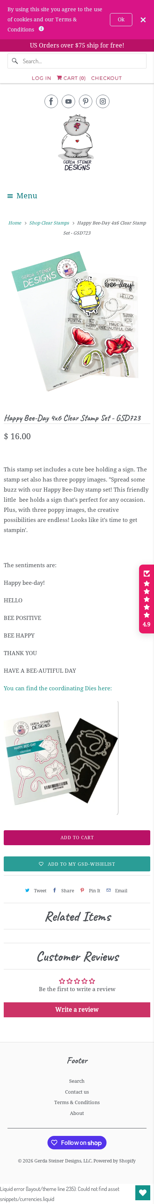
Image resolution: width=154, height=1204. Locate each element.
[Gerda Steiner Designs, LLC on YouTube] (68, 101)
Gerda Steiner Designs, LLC (62, 1161)
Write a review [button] (77, 1009)
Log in (42, 78)
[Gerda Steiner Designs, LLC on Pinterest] (85, 101)
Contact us (77, 1092)
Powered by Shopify (114, 1161)
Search (76, 1081)
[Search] (14, 61)
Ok (121, 19)
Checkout (106, 78)
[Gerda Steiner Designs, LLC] (76, 144)
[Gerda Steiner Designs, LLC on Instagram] (103, 101)
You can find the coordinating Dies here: (58, 688)
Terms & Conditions (77, 1102)
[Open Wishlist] (142, 1192)
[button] (146, 599)
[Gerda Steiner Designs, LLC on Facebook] (51, 101)
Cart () (74, 78)
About (77, 1113)
